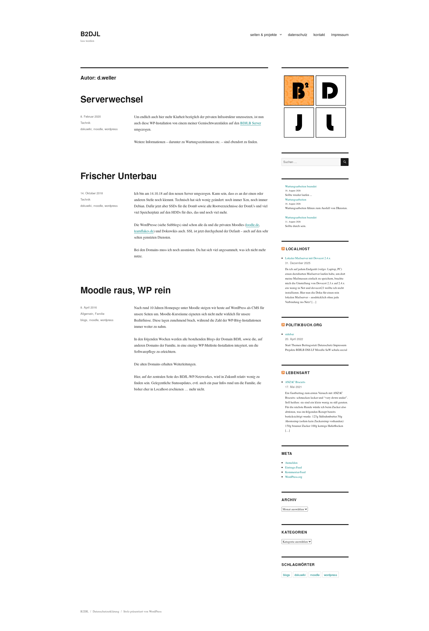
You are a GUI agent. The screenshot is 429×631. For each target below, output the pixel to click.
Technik (85, 123)
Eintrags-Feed (293, 467)
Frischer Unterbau (118, 175)
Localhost (298, 248)
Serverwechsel (111, 98)
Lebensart (298, 372)
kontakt (319, 34)
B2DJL (90, 33)
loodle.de (252, 224)
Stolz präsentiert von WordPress (142, 611)
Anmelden (291, 463)
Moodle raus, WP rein (125, 289)
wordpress (111, 129)
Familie (99, 313)
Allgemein (86, 313)
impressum (340, 34)
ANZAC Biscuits (295, 382)
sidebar (289, 334)
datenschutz (297, 34)
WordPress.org (293, 477)
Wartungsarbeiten (295, 199)
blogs (83, 320)
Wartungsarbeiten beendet (301, 186)
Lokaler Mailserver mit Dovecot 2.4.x (307, 258)
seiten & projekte (263, 34)
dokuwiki (86, 129)
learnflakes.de (144, 231)
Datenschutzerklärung (106, 611)
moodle (98, 129)
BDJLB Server (250, 123)
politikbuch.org (304, 324)
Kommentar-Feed (295, 472)
